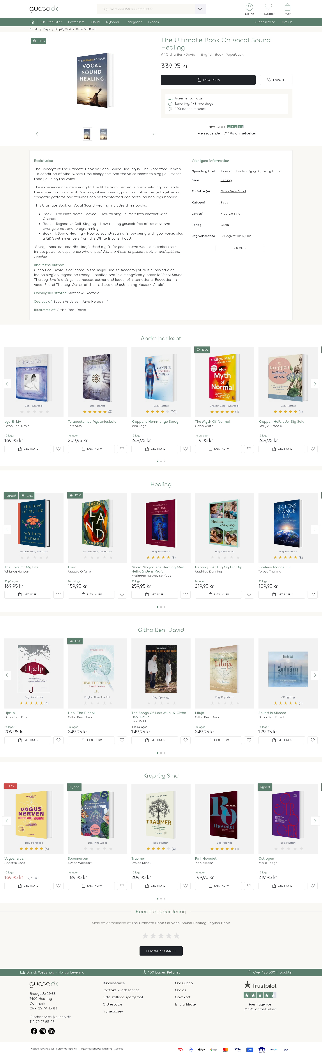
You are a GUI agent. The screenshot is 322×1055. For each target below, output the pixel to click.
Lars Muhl (75, 426)
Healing (226, 180)
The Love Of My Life (21, 567)
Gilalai (225, 225)
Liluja (199, 713)
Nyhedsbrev (113, 1011)
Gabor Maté (204, 426)
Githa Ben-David (180, 54)
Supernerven (78, 858)
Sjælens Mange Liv (274, 567)
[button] (37, 134)
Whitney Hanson (16, 572)
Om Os (287, 22)
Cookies (118, 1048)
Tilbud (95, 22)
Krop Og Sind (230, 214)
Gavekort (183, 997)
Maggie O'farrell (80, 572)
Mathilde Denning (208, 572)
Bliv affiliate (185, 1004)
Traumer (138, 858)
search (200, 9)
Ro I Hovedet (206, 858)
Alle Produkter (51, 22)
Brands (153, 22)
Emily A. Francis (270, 426)
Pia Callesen (204, 863)
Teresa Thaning (269, 572)
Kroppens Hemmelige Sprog (155, 421)
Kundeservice (265, 22)
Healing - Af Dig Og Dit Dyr (218, 567)
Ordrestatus (113, 1004)
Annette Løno (14, 863)
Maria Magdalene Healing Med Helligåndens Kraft (157, 569)
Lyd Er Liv (12, 421)
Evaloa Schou (141, 863)
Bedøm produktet (161, 951)
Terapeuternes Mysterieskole (92, 421)
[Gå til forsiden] (44, 984)
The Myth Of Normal (212, 421)
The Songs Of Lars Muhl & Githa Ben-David (158, 715)
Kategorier (134, 22)
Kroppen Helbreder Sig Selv (281, 421)
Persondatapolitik (66, 1048)
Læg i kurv (208, 80)
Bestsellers (76, 22)
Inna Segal (139, 426)
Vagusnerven (14, 858)
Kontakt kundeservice (121, 990)
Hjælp (9, 713)
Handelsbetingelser (42, 1048)
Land (72, 567)
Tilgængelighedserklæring (96, 1048)
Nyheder (112, 22)
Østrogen (266, 858)
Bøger (225, 202)
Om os (180, 990)
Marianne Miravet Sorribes (151, 576)
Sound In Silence (272, 713)
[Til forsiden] (44, 8)
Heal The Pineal (81, 713)
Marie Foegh (268, 863)
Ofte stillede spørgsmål (123, 997)
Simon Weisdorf (80, 863)
